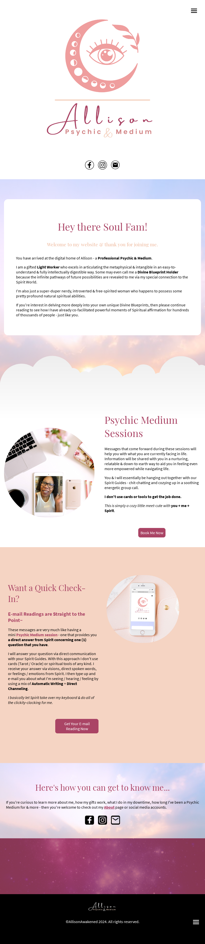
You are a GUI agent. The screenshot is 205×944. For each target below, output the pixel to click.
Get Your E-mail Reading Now (77, 726)
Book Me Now (151, 532)
